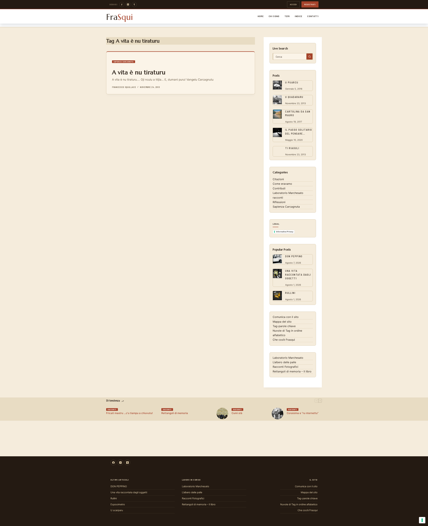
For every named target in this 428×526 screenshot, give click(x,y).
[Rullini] (277, 295)
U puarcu (291, 82)
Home (261, 16)
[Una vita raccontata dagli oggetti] (277, 273)
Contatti (312, 16)
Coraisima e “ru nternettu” (302, 413)
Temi (287, 16)
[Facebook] (121, 4)
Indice (298, 16)
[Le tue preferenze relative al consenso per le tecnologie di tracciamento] (422, 520)
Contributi (279, 188)
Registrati (310, 4)
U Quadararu (294, 96)
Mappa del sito (282, 321)
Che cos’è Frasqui (284, 339)
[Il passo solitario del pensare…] (277, 132)
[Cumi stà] (222, 413)
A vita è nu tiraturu (139, 72)
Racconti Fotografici (285, 366)
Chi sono (274, 16)
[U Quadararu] (277, 99)
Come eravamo (282, 183)
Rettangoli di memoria (174, 413)
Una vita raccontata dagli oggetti (298, 274)
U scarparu (117, 510)
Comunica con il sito (286, 317)
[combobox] (289, 56)
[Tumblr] (134, 4)
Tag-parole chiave (284, 326)
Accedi (293, 4)
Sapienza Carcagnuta (124, 62)
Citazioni (278, 179)
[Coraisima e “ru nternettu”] (277, 413)
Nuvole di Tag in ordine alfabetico (298, 504)
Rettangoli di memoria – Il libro (292, 371)
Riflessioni (279, 202)
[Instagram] (128, 4)
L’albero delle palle (284, 362)
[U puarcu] (277, 85)
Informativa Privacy (284, 231)
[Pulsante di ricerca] (309, 56)
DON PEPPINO (293, 256)
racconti (278, 197)
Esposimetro (118, 504)
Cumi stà (237, 413)
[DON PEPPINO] (277, 259)
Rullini (290, 292)
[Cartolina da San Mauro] (277, 114)
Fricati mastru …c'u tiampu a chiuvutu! (129, 413)
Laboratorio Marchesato (288, 193)
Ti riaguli (292, 148)
